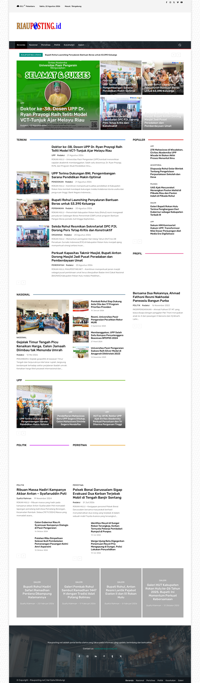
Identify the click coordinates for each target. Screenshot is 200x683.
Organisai (107, 113)
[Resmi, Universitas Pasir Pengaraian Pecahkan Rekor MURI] (81, 321)
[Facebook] (166, 2)
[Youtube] (181, 2)
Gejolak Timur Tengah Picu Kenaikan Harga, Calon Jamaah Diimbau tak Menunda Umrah (41, 346)
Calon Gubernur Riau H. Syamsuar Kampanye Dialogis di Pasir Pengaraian (51, 525)
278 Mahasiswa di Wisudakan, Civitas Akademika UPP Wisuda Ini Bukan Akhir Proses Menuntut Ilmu (166, 154)
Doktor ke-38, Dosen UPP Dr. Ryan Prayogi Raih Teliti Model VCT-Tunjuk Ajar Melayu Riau (87, 148)
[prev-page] (18, 283)
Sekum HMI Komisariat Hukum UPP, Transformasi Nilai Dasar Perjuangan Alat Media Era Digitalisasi (165, 229)
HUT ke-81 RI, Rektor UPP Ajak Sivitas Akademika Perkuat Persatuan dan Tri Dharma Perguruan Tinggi (107, 420)
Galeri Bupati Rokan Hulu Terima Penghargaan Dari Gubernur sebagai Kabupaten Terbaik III (166, 210)
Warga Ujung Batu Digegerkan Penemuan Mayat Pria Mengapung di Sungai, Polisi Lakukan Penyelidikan (107, 545)
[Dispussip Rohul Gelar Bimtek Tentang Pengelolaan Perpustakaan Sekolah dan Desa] (140, 171)
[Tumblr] (112, 656)
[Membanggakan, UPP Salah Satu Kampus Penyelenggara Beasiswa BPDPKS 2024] (81, 337)
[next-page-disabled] (140, 326)
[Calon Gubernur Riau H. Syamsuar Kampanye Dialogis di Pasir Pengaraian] (24, 527)
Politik (20, 485)
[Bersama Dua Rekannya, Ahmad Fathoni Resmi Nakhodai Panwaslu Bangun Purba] (158, 274)
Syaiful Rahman (24, 498)
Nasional (22, 338)
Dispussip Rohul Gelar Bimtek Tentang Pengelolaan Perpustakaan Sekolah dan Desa (166, 172)
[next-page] (23, 283)
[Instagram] (170, 2)
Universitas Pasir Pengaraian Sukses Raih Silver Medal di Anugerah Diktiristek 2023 (107, 351)
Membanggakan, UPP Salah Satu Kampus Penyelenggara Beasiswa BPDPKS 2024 (107, 335)
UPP (22, 103)
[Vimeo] (178, 2)
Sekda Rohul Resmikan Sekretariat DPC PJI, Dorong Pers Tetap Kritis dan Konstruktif (86, 55)
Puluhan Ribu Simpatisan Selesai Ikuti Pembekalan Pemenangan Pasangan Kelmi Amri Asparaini (51, 542)
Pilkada (153, 184)
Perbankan (150, 81)
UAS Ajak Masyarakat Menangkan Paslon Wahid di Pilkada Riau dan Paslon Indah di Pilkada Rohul (165, 191)
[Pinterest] (104, 656)
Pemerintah (150, 109)
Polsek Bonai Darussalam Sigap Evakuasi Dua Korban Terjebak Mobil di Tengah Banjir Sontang (97, 493)
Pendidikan (108, 81)
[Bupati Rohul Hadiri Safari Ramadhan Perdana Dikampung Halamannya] (37, 592)
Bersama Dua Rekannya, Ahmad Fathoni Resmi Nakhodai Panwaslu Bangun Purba (156, 296)
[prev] (174, 55)
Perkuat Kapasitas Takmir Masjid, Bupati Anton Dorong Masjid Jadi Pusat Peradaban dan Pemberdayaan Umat (86, 256)
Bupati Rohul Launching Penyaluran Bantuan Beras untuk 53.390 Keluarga (85, 201)
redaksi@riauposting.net (105, 648)
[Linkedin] (96, 656)
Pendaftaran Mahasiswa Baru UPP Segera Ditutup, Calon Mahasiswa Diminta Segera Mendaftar (71, 420)
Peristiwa (78, 485)
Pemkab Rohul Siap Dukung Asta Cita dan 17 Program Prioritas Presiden (106, 304)
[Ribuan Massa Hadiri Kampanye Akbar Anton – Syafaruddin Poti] (43, 466)
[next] (179, 55)
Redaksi (61, 155)
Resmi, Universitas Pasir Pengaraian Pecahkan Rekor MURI (107, 319)
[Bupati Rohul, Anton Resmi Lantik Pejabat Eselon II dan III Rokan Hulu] (121, 592)
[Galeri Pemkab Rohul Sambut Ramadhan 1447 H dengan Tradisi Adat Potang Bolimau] (79, 592)
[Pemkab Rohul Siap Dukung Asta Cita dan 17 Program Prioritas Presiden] (81, 306)
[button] (179, 45)
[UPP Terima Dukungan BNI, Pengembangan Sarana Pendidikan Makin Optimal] (121, 78)
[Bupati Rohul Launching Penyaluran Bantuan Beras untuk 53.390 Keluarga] (162, 78)
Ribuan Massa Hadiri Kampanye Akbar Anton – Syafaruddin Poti (42, 491)
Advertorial (156, 165)
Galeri (153, 203)
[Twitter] (174, 2)
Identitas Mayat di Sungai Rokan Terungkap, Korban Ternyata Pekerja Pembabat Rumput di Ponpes (106, 527)
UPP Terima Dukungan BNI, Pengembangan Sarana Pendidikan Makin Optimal (83, 175)
